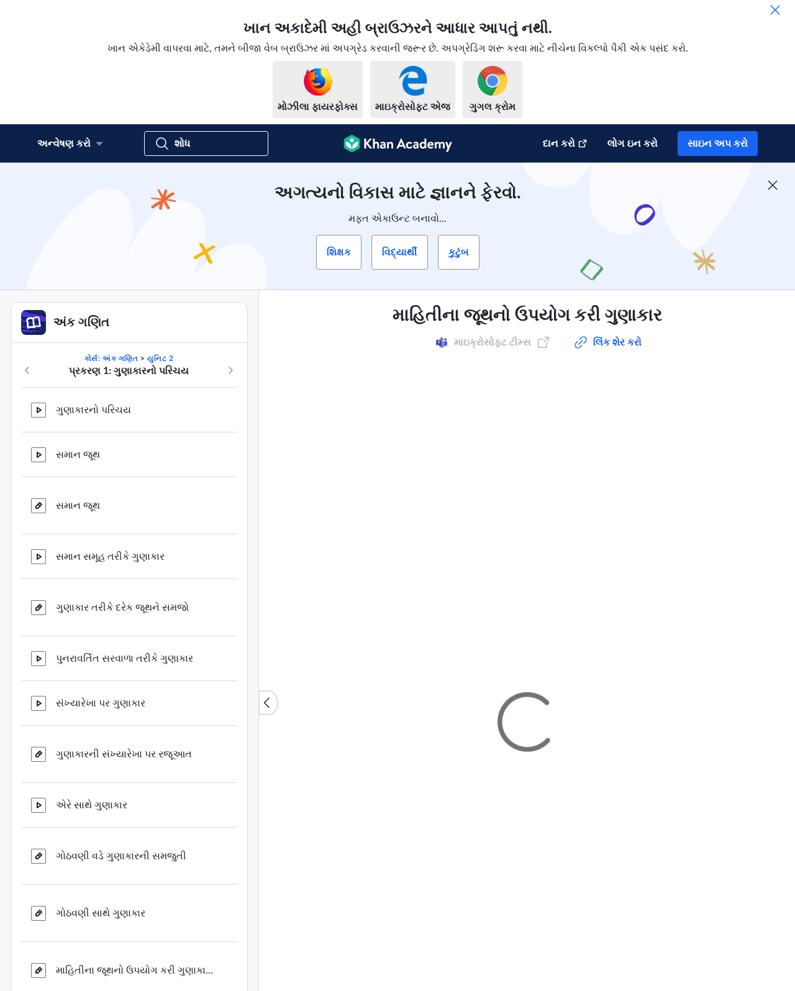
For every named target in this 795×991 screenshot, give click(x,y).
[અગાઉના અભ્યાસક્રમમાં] (27, 370)
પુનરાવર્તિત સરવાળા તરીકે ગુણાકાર (124, 659)
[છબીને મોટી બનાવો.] (527, 467)
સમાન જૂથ (78, 455)
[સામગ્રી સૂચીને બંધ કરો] (268, 702)
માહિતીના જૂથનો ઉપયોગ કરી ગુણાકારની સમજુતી (136, 970)
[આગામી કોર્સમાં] (230, 370)
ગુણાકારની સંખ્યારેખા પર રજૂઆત (124, 754)
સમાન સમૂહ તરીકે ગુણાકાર (110, 557)
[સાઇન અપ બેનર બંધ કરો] (772, 185)
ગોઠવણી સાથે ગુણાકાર (100, 913)
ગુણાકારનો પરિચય (93, 410)
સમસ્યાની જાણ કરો (675, 728)
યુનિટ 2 (160, 358)
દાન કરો (559, 143)
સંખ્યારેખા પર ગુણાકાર (100, 703)
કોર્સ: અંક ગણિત (111, 358)
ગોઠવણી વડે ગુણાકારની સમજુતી (121, 856)
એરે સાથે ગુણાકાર (91, 805)
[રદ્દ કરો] (775, 10)
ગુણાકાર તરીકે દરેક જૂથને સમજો (122, 608)
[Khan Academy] (397, 143)
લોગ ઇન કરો (632, 143)
